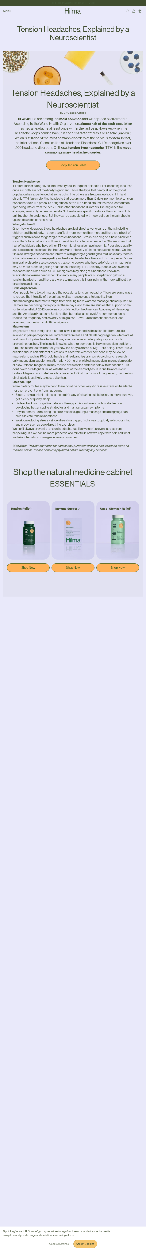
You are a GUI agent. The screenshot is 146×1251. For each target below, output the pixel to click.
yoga (118, 411)
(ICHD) (101, 143)
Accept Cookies (85, 1243)
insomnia (100, 245)
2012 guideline (47, 309)
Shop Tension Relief (73, 165)
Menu (6, 11)
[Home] (73, 11)
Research (97, 258)
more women (78, 232)
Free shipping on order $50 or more (73, 3)
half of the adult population (112, 124)
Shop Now (28, 567)
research (121, 356)
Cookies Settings (59, 1243)
